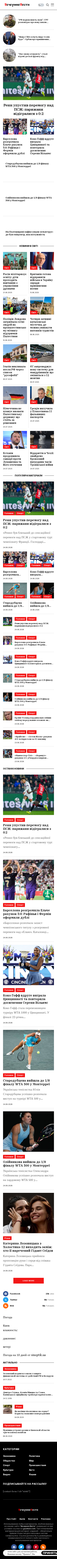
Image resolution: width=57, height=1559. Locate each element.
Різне (7, 1238)
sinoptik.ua (38, 1355)
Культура (9, 1387)
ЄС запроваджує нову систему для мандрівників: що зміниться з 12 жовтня (42, 372)
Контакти (33, 1519)
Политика (34, 1456)
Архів (22, 1519)
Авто (32, 1470)
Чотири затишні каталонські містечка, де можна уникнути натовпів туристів (42, 324)
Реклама (45, 1519)
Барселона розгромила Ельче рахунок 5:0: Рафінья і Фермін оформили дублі (14, 146)
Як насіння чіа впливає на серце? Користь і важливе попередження (32, 1412)
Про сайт (11, 1519)
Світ (6, 268)
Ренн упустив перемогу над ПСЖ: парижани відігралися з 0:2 (28, 109)
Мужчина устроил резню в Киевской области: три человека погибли (26, 1431)
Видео (6, 1474)
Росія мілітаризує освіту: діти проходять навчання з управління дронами (14, 281)
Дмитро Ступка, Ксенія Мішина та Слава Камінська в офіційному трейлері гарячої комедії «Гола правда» (28, 1394)
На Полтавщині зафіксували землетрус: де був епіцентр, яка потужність (29, 233)
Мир (31, 1460)
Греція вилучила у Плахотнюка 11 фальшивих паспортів (41, 413)
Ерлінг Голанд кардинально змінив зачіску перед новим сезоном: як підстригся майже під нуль (33, 720)
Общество (9, 1460)
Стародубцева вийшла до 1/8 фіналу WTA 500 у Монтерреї (27, 165)
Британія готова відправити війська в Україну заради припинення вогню (41, 281)
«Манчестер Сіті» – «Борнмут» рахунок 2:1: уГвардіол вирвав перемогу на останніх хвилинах (31, 757)
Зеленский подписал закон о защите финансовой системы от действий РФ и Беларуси (28, 1374)
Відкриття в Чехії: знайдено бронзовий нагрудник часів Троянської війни (42, 459)
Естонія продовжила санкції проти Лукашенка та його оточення (12, 459)
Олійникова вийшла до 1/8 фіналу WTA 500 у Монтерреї (28, 199)
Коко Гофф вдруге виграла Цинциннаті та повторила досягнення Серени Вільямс (42, 146)
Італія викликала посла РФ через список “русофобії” (14, 371)
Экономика (10, 1369)
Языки (32, 1474)
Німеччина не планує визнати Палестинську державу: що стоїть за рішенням (13, 415)
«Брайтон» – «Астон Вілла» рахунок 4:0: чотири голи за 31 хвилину (33, 737)
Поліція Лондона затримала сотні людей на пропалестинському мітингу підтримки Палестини (14, 327)
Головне (8, 513)
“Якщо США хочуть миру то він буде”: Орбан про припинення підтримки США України (34, 39)
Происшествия (12, 1425)
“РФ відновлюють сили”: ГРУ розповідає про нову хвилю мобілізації (33, 22)
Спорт (20, 513)
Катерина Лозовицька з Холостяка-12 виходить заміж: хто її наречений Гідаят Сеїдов (28, 1247)
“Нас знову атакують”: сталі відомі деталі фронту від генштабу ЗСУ (32, 56)
